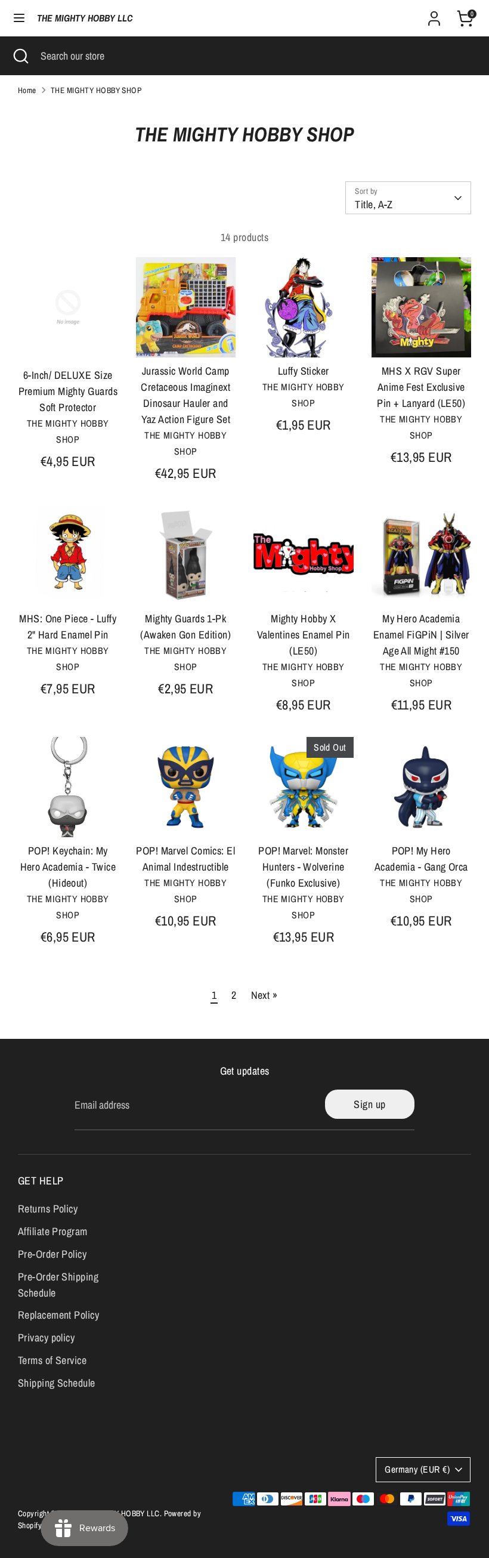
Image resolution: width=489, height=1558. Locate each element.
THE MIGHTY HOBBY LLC (84, 18)
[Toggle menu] (19, 18)
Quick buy (68, 341)
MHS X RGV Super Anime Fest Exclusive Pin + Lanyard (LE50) (421, 387)
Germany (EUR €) (417, 1469)
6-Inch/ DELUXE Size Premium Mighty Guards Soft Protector (67, 391)
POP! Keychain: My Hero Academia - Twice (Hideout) (68, 866)
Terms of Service (52, 1360)
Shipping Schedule (56, 1382)
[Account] (434, 14)
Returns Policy (48, 1208)
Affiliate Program (53, 1231)
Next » (264, 995)
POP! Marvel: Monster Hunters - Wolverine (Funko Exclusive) (303, 866)
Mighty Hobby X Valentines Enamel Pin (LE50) (303, 634)
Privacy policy (46, 1337)
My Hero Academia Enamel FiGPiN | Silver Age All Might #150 (421, 634)
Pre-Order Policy (52, 1254)
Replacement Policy (58, 1314)
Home (27, 90)
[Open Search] (20, 55)
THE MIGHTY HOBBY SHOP (96, 90)
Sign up (369, 1104)
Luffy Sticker (303, 370)
